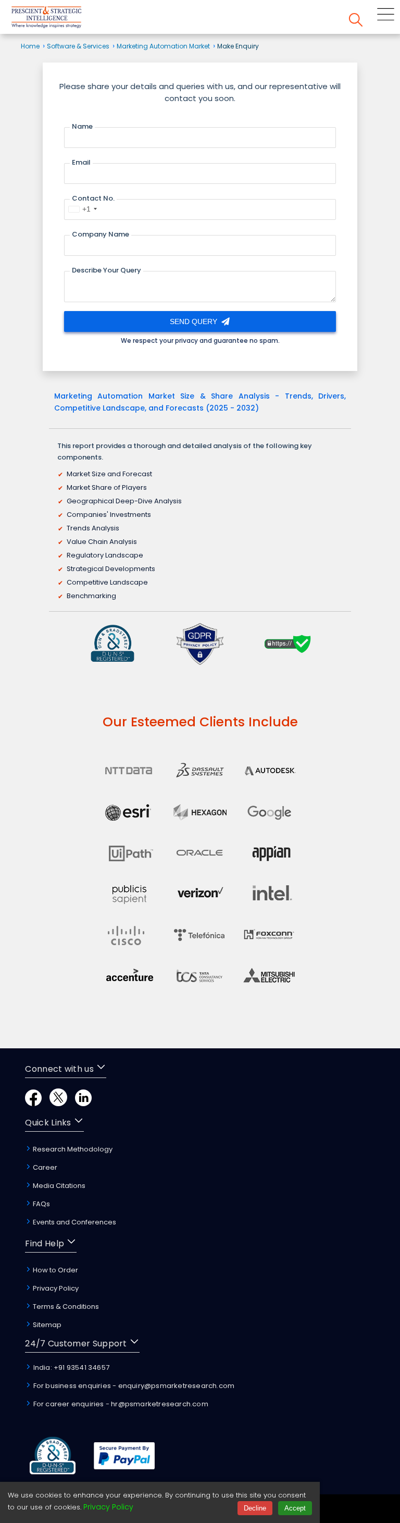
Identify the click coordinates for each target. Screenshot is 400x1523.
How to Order (54, 1270)
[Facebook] (33, 1103)
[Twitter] (58, 1103)
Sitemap (46, 1325)
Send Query (194, 321)
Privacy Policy (55, 1288)
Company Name (100, 234)
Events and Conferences (73, 1222)
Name (82, 126)
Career (44, 1167)
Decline (255, 1508)
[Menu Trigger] (386, 16)
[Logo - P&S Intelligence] (60, 19)
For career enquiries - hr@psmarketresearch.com (119, 1404)
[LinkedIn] (83, 1103)
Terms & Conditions (65, 1306)
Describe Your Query (106, 270)
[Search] (356, 21)
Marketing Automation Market (163, 46)
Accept (295, 1508)
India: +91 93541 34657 (70, 1367)
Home (30, 46)
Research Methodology (72, 1149)
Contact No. (93, 198)
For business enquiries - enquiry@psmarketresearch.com (132, 1386)
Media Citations (58, 1186)
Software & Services (78, 46)
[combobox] (82, 209)
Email (81, 162)
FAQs (40, 1204)
